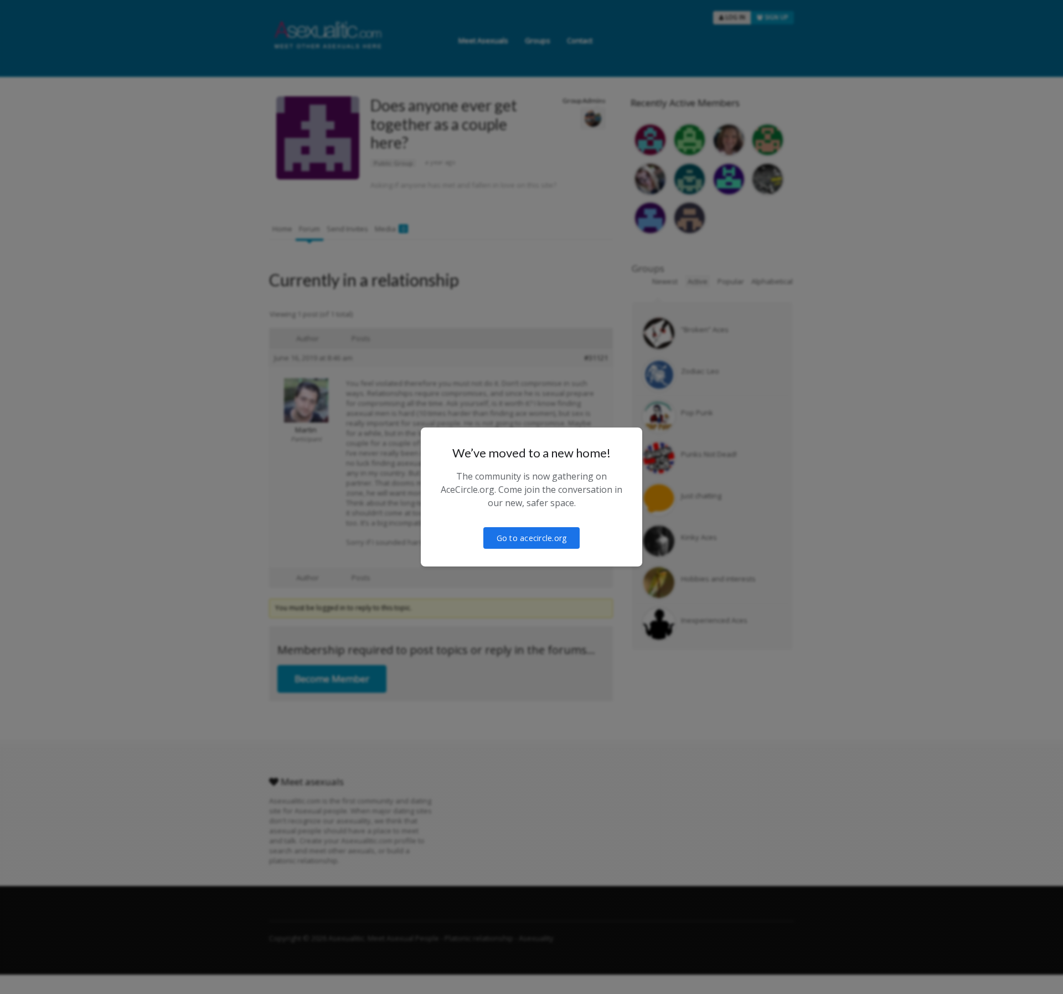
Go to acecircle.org (532, 538)
